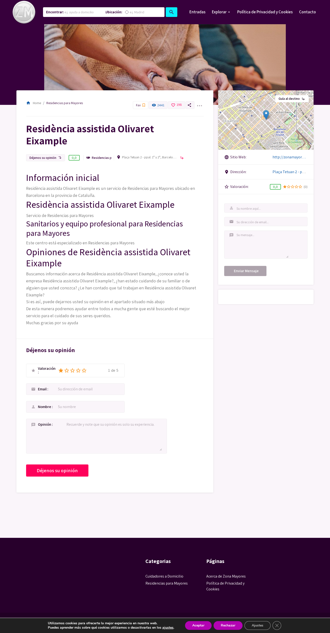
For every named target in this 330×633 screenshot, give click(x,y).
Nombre (45, 406)
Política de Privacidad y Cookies (265, 12)
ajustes (167, 627)
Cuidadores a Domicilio (164, 576)
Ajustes (257, 625)
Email (42, 389)
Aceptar (198, 625)
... (199, 103)
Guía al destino (292, 98)
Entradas (197, 12)
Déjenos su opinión (45, 157)
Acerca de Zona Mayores (226, 576)
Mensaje (231, 235)
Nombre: (231, 208)
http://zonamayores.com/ (290, 157)
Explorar (219, 12)
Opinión (45, 424)
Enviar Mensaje (246, 270)
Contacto (307, 12)
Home (33, 103)
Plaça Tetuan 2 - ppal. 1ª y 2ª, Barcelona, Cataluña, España (150, 157)
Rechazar (228, 625)
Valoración (47, 369)
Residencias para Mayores (64, 103)
